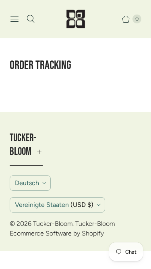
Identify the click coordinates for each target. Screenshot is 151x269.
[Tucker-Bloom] (76, 19)
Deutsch (27, 183)
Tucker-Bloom (52, 223)
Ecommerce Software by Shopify (57, 233)
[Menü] (14, 19)
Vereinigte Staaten (54, 205)
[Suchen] (31, 19)
